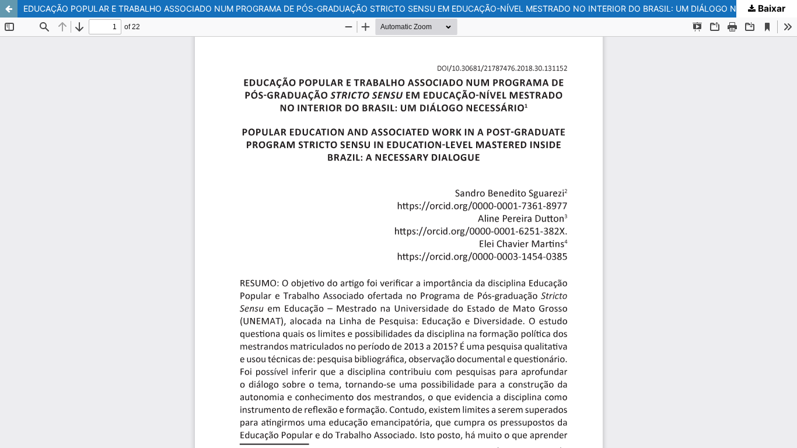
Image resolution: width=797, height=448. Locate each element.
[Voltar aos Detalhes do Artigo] (9, 9)
